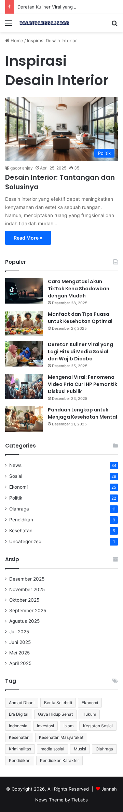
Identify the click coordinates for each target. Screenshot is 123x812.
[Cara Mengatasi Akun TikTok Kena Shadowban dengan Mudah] (24, 291)
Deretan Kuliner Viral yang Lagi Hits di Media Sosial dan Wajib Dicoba (80, 351)
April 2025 (20, 663)
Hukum (89, 714)
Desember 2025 (26, 579)
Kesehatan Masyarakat (61, 737)
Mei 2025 (19, 652)
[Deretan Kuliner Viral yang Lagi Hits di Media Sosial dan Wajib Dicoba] (24, 354)
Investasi (45, 725)
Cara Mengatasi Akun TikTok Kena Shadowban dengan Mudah (78, 288)
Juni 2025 (20, 642)
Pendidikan (21, 519)
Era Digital (18, 714)
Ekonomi (18, 487)
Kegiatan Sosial (98, 725)
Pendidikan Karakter (59, 760)
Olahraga (19, 508)
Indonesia (18, 725)
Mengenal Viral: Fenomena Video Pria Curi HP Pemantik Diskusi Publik (82, 384)
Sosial (15, 476)
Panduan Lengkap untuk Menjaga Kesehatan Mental (82, 413)
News (15, 465)
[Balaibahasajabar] (44, 23)
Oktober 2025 (24, 600)
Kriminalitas (20, 748)
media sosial (52, 748)
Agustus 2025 (24, 621)
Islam (68, 725)
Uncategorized (25, 541)
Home (16, 40)
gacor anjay (21, 167)
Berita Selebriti (58, 702)
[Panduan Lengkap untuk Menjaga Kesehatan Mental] (24, 419)
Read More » (28, 238)
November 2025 (27, 589)
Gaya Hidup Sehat (55, 714)
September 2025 (27, 610)
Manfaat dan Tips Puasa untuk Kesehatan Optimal (80, 318)
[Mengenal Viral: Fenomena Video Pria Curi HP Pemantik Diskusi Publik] (24, 386)
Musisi (80, 748)
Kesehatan (20, 530)
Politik (15, 498)
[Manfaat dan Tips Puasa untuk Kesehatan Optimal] (24, 323)
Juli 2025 (19, 631)
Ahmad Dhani (22, 702)
